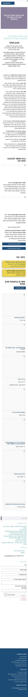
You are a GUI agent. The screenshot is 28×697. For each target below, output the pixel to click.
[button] (26, 18)
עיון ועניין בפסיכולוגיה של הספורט (15, 504)
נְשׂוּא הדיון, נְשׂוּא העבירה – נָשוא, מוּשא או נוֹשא (17, 674)
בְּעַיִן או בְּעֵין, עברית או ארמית (20, 678)
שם (25, 565)
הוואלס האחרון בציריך (18, 412)
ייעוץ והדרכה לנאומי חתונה (21, 665)
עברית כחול (23, 529)
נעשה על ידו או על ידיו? (22, 672)
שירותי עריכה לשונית (21, 541)
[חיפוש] (1, 518)
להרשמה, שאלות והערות (20, 579)
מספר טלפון (23, 569)
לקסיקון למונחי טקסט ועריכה (21, 660)
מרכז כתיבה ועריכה (23, 658)
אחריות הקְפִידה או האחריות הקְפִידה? (19, 676)
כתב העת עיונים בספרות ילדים (18, 534)
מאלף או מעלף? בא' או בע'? (21, 681)
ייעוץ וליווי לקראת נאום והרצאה (18, 538)
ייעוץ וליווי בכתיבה (21, 539)
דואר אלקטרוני (23, 574)
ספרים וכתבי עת (23, 656)
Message (24, 588)
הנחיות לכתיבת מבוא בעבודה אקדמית (16, 531)
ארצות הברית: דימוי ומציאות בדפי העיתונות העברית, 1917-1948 (15, 443)
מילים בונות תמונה (19, 474)
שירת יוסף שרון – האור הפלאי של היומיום (15, 348)
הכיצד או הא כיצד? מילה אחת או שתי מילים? (17, 679)
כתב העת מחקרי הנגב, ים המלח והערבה (15, 536)
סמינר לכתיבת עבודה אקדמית (18, 533)
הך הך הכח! (21, 379)
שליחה (23, 599)
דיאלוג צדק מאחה (19, 317)
